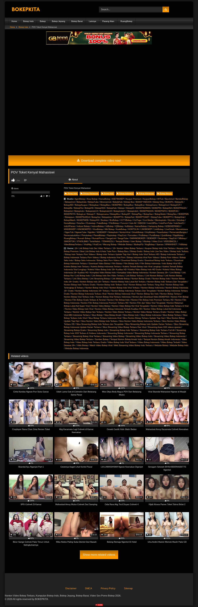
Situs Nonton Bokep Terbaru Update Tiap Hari (144, 318)
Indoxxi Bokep (83, 226)
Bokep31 (179, 202)
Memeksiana (182, 229)
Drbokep (181, 220)
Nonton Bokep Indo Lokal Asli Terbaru (128, 281)
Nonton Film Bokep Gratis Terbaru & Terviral (85, 300)
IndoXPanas (69, 226)
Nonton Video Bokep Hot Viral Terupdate (130, 306)
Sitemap (128, 588)
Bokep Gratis (136, 251)
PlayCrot (122, 235)
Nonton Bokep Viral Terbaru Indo (79, 297)
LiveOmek (169, 229)
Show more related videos (99, 554)
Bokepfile (68, 208)
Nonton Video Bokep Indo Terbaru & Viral (169, 306)
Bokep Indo (28, 21)
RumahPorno (98, 238)
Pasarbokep (162, 232)
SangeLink (111, 238)
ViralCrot (97, 244)
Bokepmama (103, 214)
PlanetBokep (99, 235)
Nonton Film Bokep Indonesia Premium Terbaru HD (104, 303)
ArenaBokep (104, 199)
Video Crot (157, 241)
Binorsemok (105, 202)
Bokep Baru (123, 251)
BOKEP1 (169, 202)
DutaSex (81, 223)
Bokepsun (69, 217)
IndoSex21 (179, 223)
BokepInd (68, 211)
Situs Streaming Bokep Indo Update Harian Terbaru (148, 324)
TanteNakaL (94, 241)
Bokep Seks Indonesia (85, 260)
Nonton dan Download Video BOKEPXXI (150, 297)
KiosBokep (98, 229)
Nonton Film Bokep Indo (118, 300)
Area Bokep (92, 199)
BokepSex (172, 214)
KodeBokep (121, 229)
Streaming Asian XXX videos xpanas (164, 327)
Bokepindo (79, 211)
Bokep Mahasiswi (90, 193)
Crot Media (148, 220)
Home (14, 21)
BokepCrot (164, 205)
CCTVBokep (126, 220)
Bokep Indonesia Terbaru (172, 254)
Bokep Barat (77, 21)
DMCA (88, 588)
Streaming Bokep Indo (98, 330)
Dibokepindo (160, 220)
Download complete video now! (100, 160)
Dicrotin (171, 220)
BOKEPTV (168, 217)
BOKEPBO (117, 205)
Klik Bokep (109, 229)
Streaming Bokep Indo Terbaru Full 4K (157, 330)
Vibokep (146, 241)
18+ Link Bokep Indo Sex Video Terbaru (93, 248)
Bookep (104, 220)
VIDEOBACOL (170, 241)
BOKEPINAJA (180, 208)
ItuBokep (129, 226)
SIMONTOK (69, 241)
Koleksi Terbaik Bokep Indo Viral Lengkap (142, 266)
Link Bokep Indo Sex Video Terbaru (108, 275)
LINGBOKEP (146, 229)
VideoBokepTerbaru (73, 244)
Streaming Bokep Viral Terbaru (87, 336)
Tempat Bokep (122, 241)
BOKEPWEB (82, 220)
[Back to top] (189, 598)
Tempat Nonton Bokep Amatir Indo (126, 339)
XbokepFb (138, 244)
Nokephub (113, 232)
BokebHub (117, 202)
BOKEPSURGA (83, 217)
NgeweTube (80, 232)
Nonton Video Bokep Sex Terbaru (88, 312)
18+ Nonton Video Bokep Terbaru (128, 248)
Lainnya (92, 21)
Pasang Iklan (108, 21)
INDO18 (142, 223)
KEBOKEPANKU (172, 226)
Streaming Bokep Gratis (75, 330)
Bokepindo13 (92, 211)
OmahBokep (137, 232)
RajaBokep (178, 235)
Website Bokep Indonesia (76, 348)
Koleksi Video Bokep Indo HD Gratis (144, 269)
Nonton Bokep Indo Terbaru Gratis (79, 284)
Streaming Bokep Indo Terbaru (124, 330)
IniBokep (109, 226)
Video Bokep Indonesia (148, 342)
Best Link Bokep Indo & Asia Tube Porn (98, 251)
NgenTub (69, 232)
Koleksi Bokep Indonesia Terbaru (106, 266)
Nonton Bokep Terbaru (170, 294)
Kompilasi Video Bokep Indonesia (132, 272)
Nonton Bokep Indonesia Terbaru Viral (88, 294)
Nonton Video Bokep (100, 306)
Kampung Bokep (156, 226)
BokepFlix (78, 208)
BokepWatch (69, 220)
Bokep (43, 21)
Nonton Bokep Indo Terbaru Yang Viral (146, 284)
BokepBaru (105, 205)
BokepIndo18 (106, 211)
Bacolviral (169, 199)
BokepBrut (139, 205)
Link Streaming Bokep (100, 278)
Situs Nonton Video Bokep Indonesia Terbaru (139, 321)
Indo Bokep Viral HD (171, 263)
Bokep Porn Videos (169, 257)
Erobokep (90, 223)
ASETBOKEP (118, 199)
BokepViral (179, 217)
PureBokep (154, 235)
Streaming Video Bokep (113, 336)
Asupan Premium (133, 199)
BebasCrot (70, 202)
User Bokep (136, 241)
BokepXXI (94, 220)
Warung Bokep (109, 244)
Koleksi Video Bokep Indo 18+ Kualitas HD (107, 269)
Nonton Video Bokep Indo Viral (79, 309)
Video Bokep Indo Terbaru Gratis (91, 342)
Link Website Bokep (121, 278)
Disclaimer (70, 588)
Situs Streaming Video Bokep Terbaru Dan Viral (124, 327)
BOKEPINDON (146, 211)
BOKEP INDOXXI (143, 202)
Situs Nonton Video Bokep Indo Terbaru (99, 321)
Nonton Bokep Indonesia (152, 288)
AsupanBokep (149, 199)
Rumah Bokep (84, 238)
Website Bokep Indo (179, 345)
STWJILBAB (82, 241)
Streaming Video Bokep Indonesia (169, 336)
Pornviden (132, 235)
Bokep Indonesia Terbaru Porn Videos (81, 257)
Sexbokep (162, 238)
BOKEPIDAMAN (143, 208)
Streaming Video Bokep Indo (139, 336)
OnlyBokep (150, 232)
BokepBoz (128, 205)
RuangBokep (126, 21)
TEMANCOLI (108, 241)
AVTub (160, 199)
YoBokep (183, 244)
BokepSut (95, 217)
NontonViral (124, 232)
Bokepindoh (132, 211)
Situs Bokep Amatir (112, 315)
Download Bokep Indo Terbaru (158, 260)
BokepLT (91, 214)
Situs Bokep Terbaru (172, 315)
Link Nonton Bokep (154, 275)
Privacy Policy (108, 588)
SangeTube (123, 238)
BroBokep (114, 220)
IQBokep (119, 226)
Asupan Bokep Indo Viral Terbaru (160, 248)
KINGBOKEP (70, 229)
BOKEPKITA (69, 214)
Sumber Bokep (102, 339)
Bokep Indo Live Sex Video (156, 251)
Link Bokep (175, 272)
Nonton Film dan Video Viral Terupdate (147, 303)
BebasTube (93, 202)
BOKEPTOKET (142, 217)
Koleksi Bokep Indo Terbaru (76, 266)
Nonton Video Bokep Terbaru (118, 312)
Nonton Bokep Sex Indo (148, 294)
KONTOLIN (133, 229)
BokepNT (126, 214)
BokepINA (167, 208)
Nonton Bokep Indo (161, 278)
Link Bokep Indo (82, 275)
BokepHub (112, 208)
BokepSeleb (160, 214)
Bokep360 (68, 205)
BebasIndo (81, 202)
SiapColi (173, 238)
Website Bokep (125, 244)
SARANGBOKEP (137, 238)
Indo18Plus (152, 223)
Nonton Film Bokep (179, 297)
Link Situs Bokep (80, 278)
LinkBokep (158, 229)
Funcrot (124, 223)
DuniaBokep (69, 223)
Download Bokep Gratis (132, 260)
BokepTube (156, 217)
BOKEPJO (173, 211)
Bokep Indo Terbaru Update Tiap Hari (114, 254)
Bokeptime (107, 217)
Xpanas (159, 244)
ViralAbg (87, 244)
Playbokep (111, 235)
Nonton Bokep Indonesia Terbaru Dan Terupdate (133, 291)
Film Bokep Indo (131, 263)
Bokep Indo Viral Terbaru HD (146, 254)
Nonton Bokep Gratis (141, 278)
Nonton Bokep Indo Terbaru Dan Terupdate (167, 281)
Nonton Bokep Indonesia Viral (121, 294)
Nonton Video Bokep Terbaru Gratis (149, 312)
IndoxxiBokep (97, 226)
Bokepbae (94, 205)
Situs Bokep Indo (131, 315)
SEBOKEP (151, 238)
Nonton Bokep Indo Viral (96, 288)
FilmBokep (114, 223)
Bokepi (121, 208)
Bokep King (158, 202)
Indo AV (132, 223)
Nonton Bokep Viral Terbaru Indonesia (113, 297)
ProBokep (143, 235)
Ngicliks (91, 232)
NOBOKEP (102, 232)
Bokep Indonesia (126, 193)
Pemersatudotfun (72, 235)
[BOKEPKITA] (30, 9)
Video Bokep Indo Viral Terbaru (122, 342)
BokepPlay (137, 214)
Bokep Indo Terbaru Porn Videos (80, 254)
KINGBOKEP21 (84, 229)
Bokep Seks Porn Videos (108, 260)
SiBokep (182, 238)
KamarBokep (141, 226)
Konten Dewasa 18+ (159, 272)
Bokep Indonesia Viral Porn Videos (143, 257)
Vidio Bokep (82, 345)
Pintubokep (86, 235)
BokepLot (81, 214)
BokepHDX (100, 208)
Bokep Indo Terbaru (179, 251)
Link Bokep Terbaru (135, 275)
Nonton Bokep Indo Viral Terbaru (124, 288)
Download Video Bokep (99, 263)
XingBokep (150, 244)
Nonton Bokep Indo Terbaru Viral (112, 284)
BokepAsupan (81, 205)
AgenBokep (80, 199)
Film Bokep (117, 263)
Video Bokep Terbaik (170, 342)
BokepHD (89, 208)
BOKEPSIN (183, 214)
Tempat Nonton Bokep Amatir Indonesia (161, 339)
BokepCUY (175, 205)
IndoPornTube (165, 223)
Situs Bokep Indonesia (150, 315)
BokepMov (115, 214)
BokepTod (129, 217)
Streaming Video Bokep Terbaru (78, 339)
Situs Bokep (97, 315)
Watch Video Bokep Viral (101, 345)
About (74, 179)
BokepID (130, 208)
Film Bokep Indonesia (150, 263)
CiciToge (137, 220)
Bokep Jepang (58, 21)
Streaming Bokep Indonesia (120, 333)
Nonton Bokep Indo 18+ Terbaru (94, 281)
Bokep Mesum (166, 193)
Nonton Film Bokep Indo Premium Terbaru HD (152, 300)
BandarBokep (182, 199)
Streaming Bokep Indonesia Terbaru (151, 333)
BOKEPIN (156, 208)
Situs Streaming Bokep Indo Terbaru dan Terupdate (99, 324)
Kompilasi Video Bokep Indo (103, 272)
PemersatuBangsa (178, 232)
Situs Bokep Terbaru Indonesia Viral (104, 318)
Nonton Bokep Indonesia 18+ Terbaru (92, 291)
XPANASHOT (171, 244)
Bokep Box (129, 202)
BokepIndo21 (119, 211)
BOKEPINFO (161, 211)
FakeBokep (102, 223)
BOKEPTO (118, 217)
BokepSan (148, 214)
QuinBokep (166, 235)
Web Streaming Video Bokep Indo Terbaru (133, 345)
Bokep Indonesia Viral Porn (112, 257)
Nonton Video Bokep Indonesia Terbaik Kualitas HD (118, 309)
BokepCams (151, 205)
